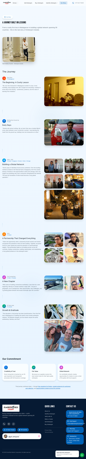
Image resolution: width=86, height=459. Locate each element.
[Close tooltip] (77, 454)
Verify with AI (48, 416)
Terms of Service (49, 432)
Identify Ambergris (51, 3)
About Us (47, 411)
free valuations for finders (45, 386)
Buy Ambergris (39, 3)
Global (15, 2)
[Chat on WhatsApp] (82, 455)
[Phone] (4, 424)
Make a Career (49, 419)
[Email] (9, 424)
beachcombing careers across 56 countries (48, 388)
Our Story (63, 3)
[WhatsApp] (13, 424)
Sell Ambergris (28, 3)
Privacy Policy (48, 430)
